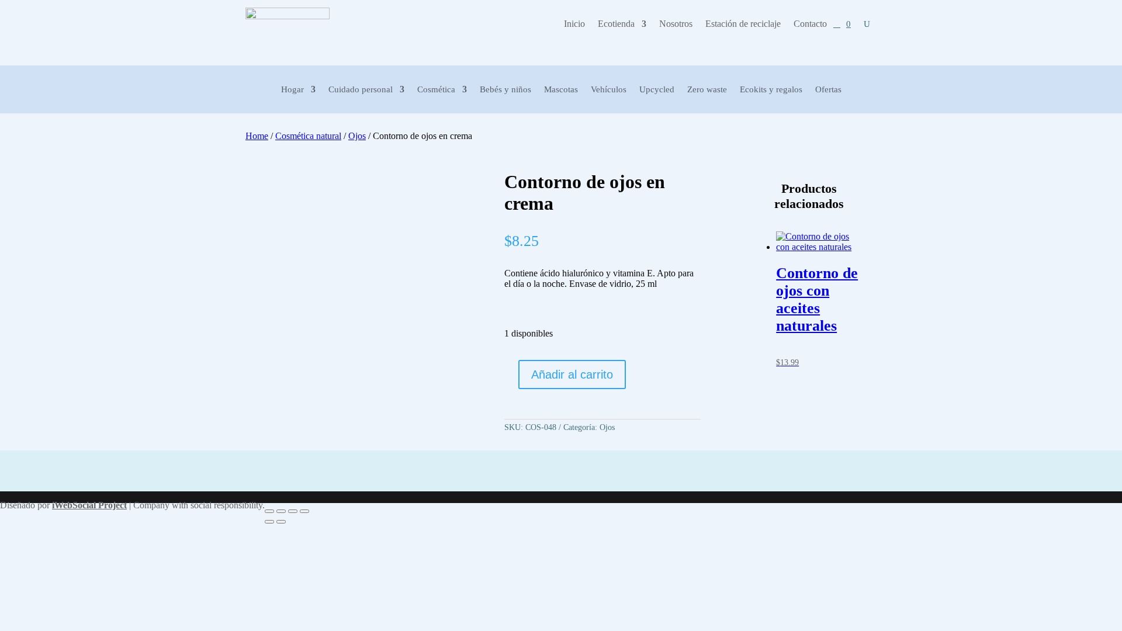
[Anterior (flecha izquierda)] (269, 521)
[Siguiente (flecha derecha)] (281, 521)
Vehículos (608, 89)
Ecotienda (616, 24)
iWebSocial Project (89, 505)
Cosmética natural (308, 136)
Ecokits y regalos (771, 89)
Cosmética (436, 89)
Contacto (810, 24)
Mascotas (561, 89)
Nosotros (675, 24)
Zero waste (707, 89)
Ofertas (828, 89)
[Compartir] (292, 511)
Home (256, 136)
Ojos (357, 136)
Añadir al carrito (572, 374)
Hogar (292, 89)
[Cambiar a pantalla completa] (281, 511)
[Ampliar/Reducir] (269, 511)
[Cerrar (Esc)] (304, 511)
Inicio (574, 24)
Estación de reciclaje (743, 24)
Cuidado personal (360, 89)
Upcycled (656, 89)
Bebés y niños (505, 89)
